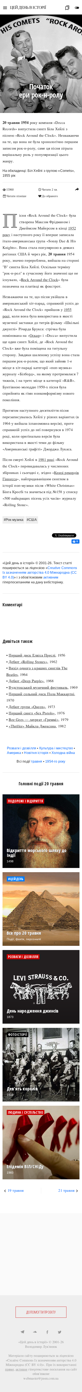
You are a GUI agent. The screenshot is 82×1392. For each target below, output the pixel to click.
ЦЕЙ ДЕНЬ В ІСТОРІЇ (28, 7)
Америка (14, 753)
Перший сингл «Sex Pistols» (32, 712)
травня (36, 761)
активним (50, 577)
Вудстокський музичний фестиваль (38, 687)
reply (76, 189)
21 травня (66, 1190)
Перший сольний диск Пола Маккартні (41, 693)
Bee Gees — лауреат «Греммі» (33, 719)
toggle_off (76, 7)
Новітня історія (36, 753)
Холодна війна (63, 753)
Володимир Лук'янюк (41, 1346)
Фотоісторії (17, 1034)
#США (32, 520)
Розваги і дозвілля (21, 748)
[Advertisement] (41, 1254)
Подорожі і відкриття (25, 801)
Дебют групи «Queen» (27, 706)
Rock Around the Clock (39, 279)
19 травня (16, 1190)
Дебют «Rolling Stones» (28, 661)
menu (5, 7)
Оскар (35, 335)
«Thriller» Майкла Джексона (32, 726)
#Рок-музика (13, 520)
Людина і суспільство (25, 1112)
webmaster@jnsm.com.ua (40, 1378)
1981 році (46, 459)
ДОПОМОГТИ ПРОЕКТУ (41, 1312)
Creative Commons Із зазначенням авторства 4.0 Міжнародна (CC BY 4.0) (40, 572)
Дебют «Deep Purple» (26, 680)
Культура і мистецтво (56, 748)
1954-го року (55, 761)
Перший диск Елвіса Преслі (32, 655)
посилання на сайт (63, 1369)
